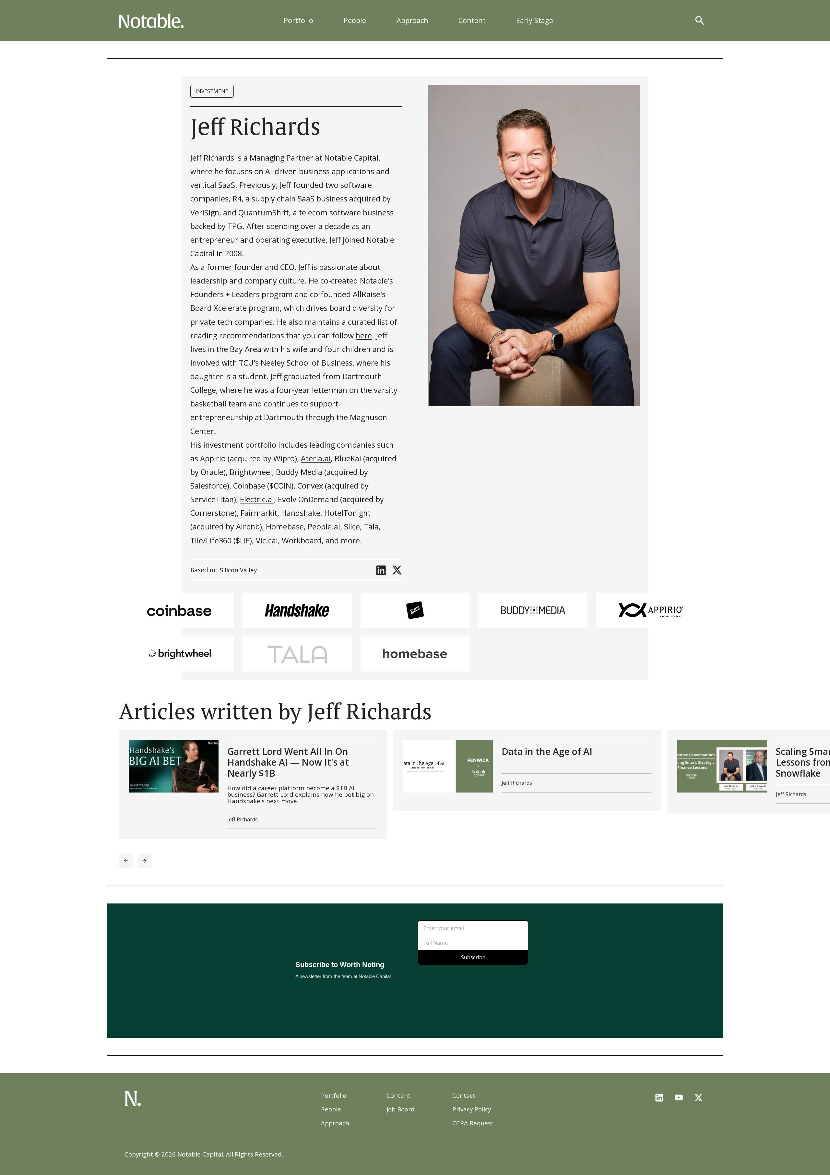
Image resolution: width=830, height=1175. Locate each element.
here (364, 335)
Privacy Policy (471, 1109)
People (355, 20)
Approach (412, 20)
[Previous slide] (126, 861)
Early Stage (534, 20)
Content (472, 20)
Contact (463, 1095)
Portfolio (298, 20)
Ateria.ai (316, 458)
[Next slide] (144, 861)
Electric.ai (257, 499)
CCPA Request (472, 1123)
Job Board (400, 1109)
